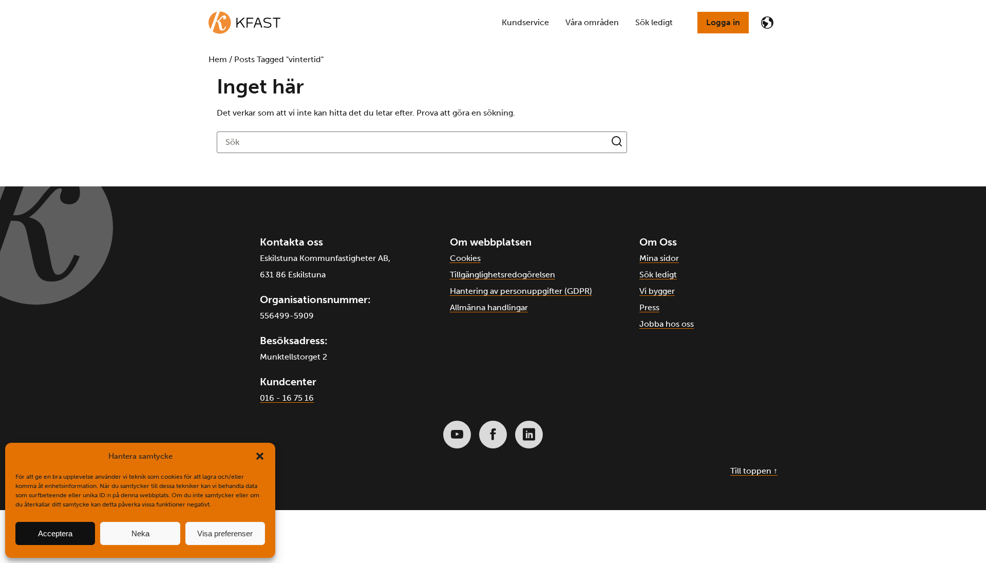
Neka (140, 533)
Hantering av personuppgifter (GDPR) (521, 291)
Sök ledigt (658, 274)
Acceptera (55, 533)
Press (649, 307)
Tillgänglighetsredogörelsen (502, 274)
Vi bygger (657, 291)
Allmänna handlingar (489, 307)
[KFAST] (244, 22)
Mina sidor (659, 258)
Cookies (465, 258)
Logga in (723, 22)
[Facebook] (493, 434)
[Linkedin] (529, 434)
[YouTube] (457, 434)
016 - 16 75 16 (287, 398)
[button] (260, 456)
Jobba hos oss (666, 324)
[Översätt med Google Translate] (767, 22)
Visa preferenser (225, 533)
